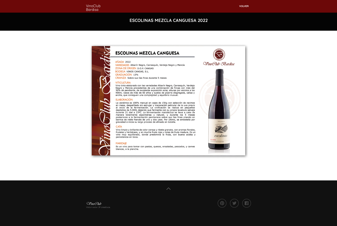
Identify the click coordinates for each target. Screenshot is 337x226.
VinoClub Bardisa (93, 8)
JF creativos (104, 207)
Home (168, 188)
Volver (244, 6)
